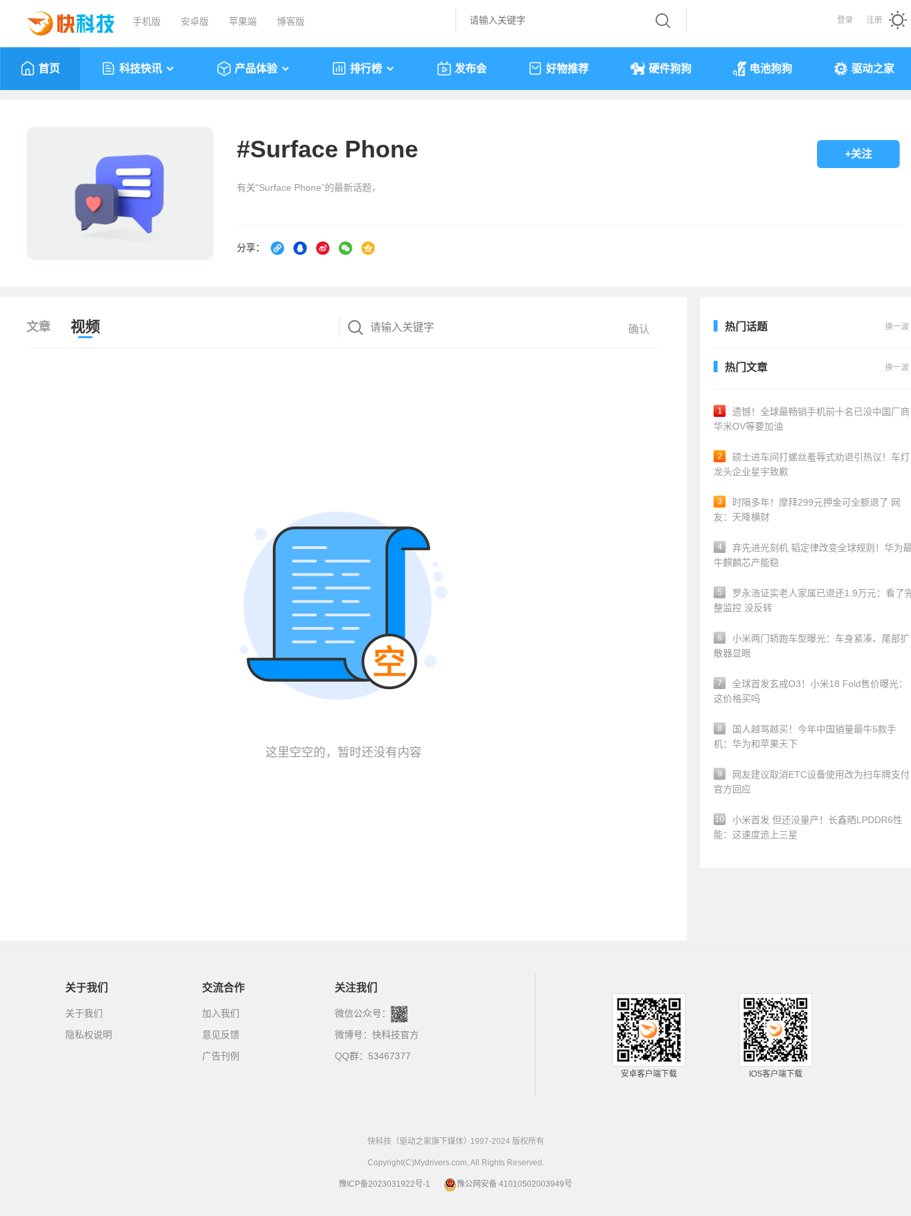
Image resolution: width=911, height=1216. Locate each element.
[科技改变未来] (61, 20)
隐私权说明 (88, 1034)
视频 (85, 326)
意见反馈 (220, 1034)
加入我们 (220, 1013)
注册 (874, 20)
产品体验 (256, 68)
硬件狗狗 (670, 68)
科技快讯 (140, 68)
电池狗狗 (771, 68)
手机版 (147, 21)
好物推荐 (567, 68)
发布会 (471, 68)
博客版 (291, 21)
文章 (39, 327)
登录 (845, 20)
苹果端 (243, 21)
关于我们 (84, 1013)
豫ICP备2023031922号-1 (384, 1184)
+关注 (858, 153)
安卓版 (195, 21)
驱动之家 (873, 68)
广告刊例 (220, 1056)
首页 (49, 68)
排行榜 (366, 68)
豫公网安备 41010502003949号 (514, 1184)
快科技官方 (395, 1034)
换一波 (897, 367)
